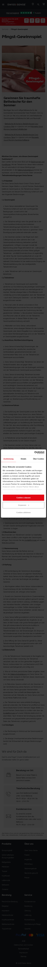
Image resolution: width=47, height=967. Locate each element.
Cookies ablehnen (23, 512)
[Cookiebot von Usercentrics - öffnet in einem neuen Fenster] (34, 452)
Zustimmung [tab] (8, 459)
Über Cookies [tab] (38, 459)
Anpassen (22, 505)
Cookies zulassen (23, 498)
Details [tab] (23, 459)
